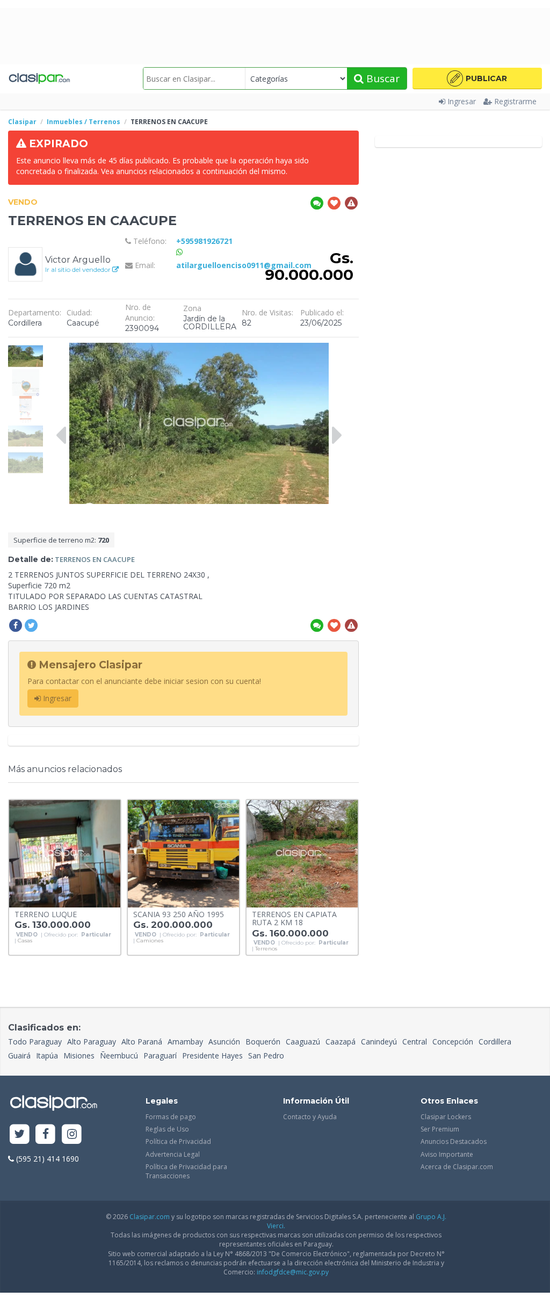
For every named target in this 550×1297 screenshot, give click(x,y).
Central (414, 1041)
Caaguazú (303, 1041)
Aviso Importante (447, 1154)
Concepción (452, 1041)
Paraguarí (160, 1055)
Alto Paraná (141, 1041)
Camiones (149, 941)
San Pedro (266, 1055)
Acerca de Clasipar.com (457, 1166)
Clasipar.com (149, 1216)
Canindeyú (379, 1041)
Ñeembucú (119, 1055)
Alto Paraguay (91, 1041)
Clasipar (22, 121)
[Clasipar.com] (39, 78)
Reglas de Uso (167, 1129)
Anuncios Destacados (454, 1141)
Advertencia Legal (173, 1154)
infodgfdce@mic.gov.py (293, 1272)
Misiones (79, 1055)
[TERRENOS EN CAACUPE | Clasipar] (25, 348)
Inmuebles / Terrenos (83, 121)
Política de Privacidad (178, 1141)
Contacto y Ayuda (310, 1116)
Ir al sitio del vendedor (78, 269)
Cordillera (495, 1041)
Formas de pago (171, 1116)
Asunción (224, 1041)
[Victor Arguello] (25, 263)
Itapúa (47, 1055)
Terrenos (266, 949)
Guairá (19, 1055)
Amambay (185, 1041)
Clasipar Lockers (446, 1116)
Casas (25, 941)
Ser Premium (440, 1129)
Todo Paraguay (35, 1041)
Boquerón (262, 1041)
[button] (477, 78)
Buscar (382, 78)
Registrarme (515, 101)
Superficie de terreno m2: (61, 540)
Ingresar (461, 101)
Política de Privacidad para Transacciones (186, 1171)
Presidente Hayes (212, 1055)
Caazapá (340, 1041)
